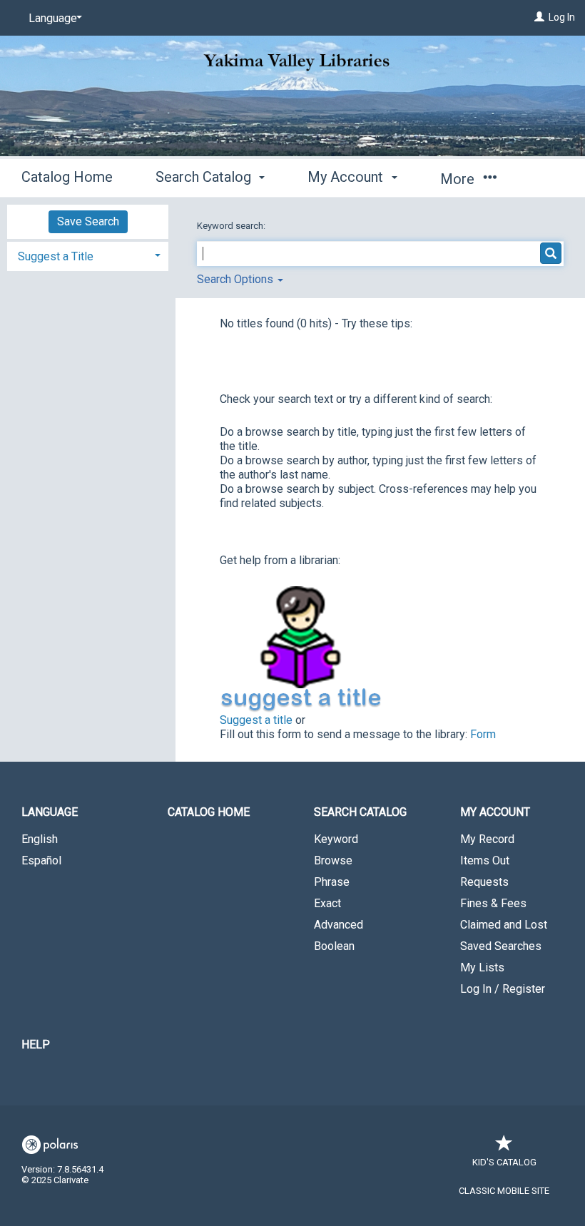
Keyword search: (232, 225)
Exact (327, 903)
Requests (484, 882)
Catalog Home (67, 176)
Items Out (484, 860)
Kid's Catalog (504, 1162)
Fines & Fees (493, 903)
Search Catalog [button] (205, 176)
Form (483, 734)
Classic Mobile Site (504, 1190)
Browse (333, 860)
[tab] (87, 255)
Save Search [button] (88, 221)
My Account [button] (347, 176)
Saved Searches (500, 946)
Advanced (338, 924)
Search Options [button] (236, 279)
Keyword (336, 839)
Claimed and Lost (503, 924)
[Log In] (539, 17)
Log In (562, 17)
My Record (487, 839)
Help (35, 1044)
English (39, 839)
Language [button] (49, 812)
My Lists (482, 967)
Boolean (334, 946)
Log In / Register (502, 989)
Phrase (332, 882)
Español (41, 860)
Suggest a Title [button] (55, 256)
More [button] (459, 179)
